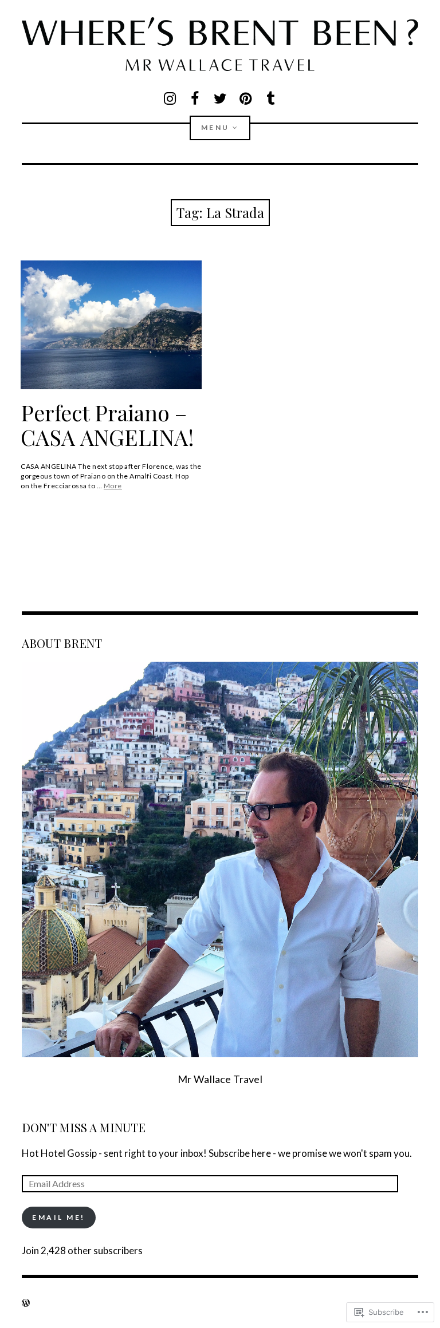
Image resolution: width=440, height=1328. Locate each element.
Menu (215, 127)
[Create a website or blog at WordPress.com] (26, 1302)
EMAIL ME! (58, 1217)
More (113, 485)
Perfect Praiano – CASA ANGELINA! (107, 425)
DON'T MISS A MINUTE (84, 1127)
